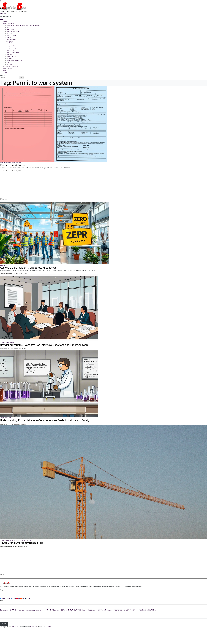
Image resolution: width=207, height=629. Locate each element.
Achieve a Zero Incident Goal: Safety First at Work (28, 267)
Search (4, 624)
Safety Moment (11, 49)
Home (5, 21)
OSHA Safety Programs (10, 66)
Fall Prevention (11, 39)
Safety (5, 265)
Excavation (9, 64)
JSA (7, 27)
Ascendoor (33, 627)
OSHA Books (93, 610)
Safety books (108, 610)
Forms (49, 609)
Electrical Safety (30, 610)
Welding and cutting (12, 52)
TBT (138, 610)
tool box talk (144, 610)
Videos (5, 72)
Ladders (8, 37)
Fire (7, 62)
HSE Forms (63, 610)
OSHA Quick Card (11, 35)
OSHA (87, 610)
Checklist (12, 609)
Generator (56, 610)
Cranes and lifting (11, 56)
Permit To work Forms (12, 165)
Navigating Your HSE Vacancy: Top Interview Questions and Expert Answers (44, 344)
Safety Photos (7, 68)
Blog (4, 70)
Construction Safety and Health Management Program (23, 25)
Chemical (9, 58)
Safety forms (10, 47)
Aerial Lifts (9, 41)
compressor (22, 610)
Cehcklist (3, 610)
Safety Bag (3, 13)
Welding (153, 610)
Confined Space (11, 45)
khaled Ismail (3, 171)
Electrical (9, 54)
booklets (9, 33)
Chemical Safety (8, 418)
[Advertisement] (48, 183)
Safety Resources (8, 23)
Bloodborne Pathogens (13, 31)
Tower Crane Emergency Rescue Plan (22, 542)
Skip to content (4, 1)
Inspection (73, 609)
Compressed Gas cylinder (14, 60)
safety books (10, 29)
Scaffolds (9, 43)
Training (28, 540)
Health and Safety (8, 342)
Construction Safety (9, 540)
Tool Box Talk (10, 51)
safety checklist (119, 610)
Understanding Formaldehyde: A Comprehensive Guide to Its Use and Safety (44, 420)
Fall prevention (38, 610)
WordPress (49, 627)
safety (100, 610)
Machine (82, 610)
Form (43, 610)
